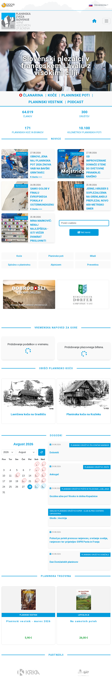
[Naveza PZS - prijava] (9, 5)
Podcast (75, 102)
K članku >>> (36, 177)
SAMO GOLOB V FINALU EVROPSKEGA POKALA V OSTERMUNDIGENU (42, 196)
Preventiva (92, 264)
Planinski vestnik (45, 102)
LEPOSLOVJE (83, 615)
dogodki (56, 435)
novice (56, 138)
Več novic (85, 232)
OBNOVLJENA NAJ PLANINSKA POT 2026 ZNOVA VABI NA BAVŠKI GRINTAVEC (40, 164)
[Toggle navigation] (106, 21)
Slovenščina (100, 5)
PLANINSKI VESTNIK (28, 615)
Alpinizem (56, 264)
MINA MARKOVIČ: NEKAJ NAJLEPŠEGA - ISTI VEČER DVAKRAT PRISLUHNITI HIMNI (41, 232)
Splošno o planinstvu (19, 264)
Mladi (93, 256)
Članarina (32, 95)
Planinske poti (75, 95)
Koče (52, 95)
